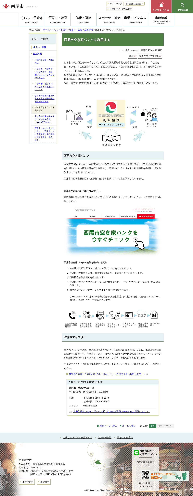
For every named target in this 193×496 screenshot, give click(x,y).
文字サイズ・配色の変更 (121, 9)
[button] (161, 6)
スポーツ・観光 (109, 19)
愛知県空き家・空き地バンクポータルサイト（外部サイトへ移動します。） (107, 374)
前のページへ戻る (108, 426)
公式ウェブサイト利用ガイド (77, 437)
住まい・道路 (75, 29)
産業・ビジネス (135, 19)
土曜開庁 (44, 482)
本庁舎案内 (27, 482)
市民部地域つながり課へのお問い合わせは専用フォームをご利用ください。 (111, 411)
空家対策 (88, 29)
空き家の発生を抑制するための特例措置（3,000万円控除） (44, 119)
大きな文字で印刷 (148, 56)
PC (152, 426)
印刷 (131, 56)
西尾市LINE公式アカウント (146, 463)
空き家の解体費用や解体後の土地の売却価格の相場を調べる (44, 99)
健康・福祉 (83, 19)
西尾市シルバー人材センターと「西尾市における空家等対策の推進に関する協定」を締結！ (44, 134)
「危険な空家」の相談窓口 (44, 61)
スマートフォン (165, 426)
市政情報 (161, 20)
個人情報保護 (104, 437)
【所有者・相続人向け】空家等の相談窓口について (44, 87)
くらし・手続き (59, 29)
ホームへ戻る (128, 426)
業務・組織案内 (125, 437)
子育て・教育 (57, 19)
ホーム (46, 29)
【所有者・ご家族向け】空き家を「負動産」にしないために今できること (44, 73)
